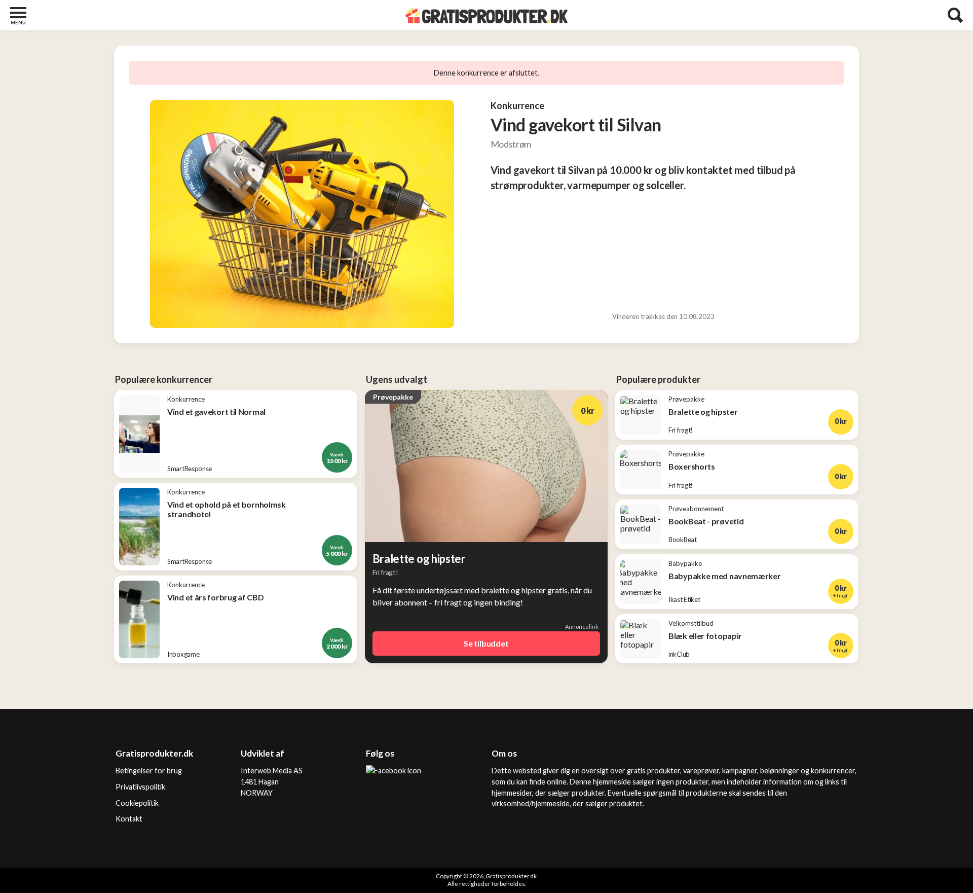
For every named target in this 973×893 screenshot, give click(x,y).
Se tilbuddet (486, 643)
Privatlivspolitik (140, 786)
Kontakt (129, 818)
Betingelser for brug (149, 770)
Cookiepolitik (137, 803)
